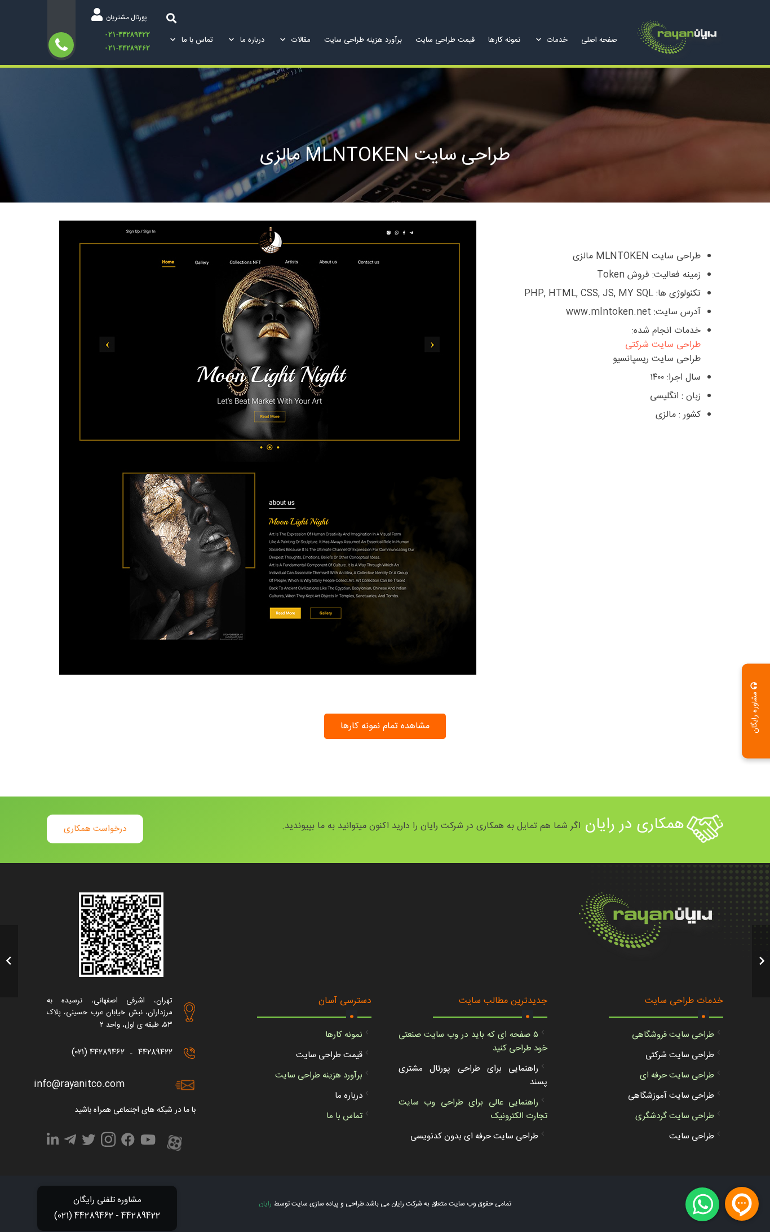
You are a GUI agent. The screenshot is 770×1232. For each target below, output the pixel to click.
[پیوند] (680, 40)
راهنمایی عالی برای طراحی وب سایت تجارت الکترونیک (473, 1109)
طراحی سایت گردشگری (674, 1116)
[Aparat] (174, 1144)
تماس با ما (344, 1116)
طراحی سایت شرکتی (663, 345)
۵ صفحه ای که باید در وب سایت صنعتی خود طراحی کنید (473, 1041)
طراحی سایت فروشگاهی (673, 1035)
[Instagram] (108, 1143)
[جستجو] (171, 17)
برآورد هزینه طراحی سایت (318, 1075)
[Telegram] (70, 1141)
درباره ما (348, 1096)
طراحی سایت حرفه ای (677, 1075)
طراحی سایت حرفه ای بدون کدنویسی (474, 1136)
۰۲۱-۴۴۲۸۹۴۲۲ (127, 34)
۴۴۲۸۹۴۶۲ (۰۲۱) (98, 1052)
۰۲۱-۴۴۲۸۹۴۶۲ (127, 47)
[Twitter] (88, 1141)
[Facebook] (128, 1141)
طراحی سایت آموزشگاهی (671, 1096)
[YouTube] (148, 1141)
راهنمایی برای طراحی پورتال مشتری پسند (473, 1075)
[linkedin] (53, 1141)
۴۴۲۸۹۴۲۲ (155, 1052)
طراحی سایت (691, 1136)
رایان (265, 1203)
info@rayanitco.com (79, 1084)
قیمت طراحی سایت (329, 1055)
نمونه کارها (343, 1035)
